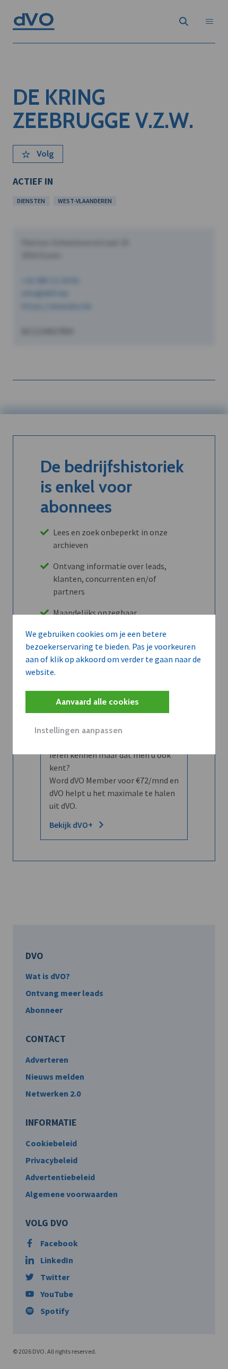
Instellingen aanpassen (78, 730)
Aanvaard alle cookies (97, 702)
